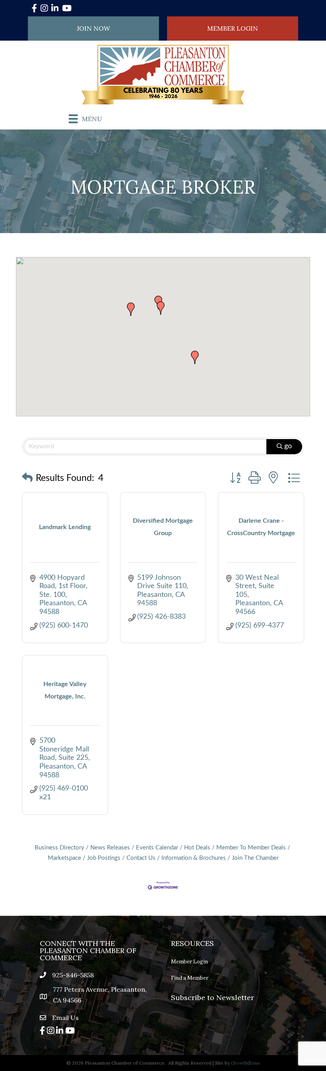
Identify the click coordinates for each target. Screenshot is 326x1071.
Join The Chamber (255, 858)
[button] (131, 309)
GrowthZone (245, 1063)
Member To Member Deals (251, 848)
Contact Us (140, 858)
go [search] (288, 446)
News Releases (110, 848)
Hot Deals (197, 848)
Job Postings (103, 858)
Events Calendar (157, 848)
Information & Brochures (193, 858)
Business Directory (59, 848)
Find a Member (189, 978)
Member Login (189, 961)
